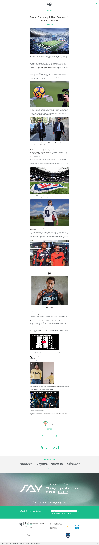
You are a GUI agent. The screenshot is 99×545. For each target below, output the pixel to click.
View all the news (49, 468)
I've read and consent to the (61, 513)
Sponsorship (49, 429)
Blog (48, 14)
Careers (3, 543)
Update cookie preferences (35, 543)
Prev (43, 447)
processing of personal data (66, 513)
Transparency (22, 543)
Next (55, 447)
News (7, 543)
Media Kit (27, 543)
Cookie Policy (15, 543)
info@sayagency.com (28, 524)
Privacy (10, 543)
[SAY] (49, 489)
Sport (52, 14)
